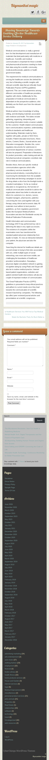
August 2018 (9, 598)
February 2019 (10, 580)
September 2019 (11, 561)
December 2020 (11, 531)
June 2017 (9, 622)
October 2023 (10, 513)
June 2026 (9, 504)
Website (10, 386)
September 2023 (11, 516)
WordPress (9, 740)
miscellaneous (10, 693)
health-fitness (10, 675)
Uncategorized (10, 720)
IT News (21, 461)
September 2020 (11, 540)
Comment (11, 345)
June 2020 (9, 549)
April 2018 (8, 607)
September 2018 (11, 595)
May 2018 (8, 604)
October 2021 (10, 522)
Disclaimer (9, 478)
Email (9, 378)
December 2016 (11, 640)
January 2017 (10, 637)
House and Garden (12, 681)
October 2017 (10, 616)
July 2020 (8, 546)
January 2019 (10, 583)
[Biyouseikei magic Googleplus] (43, 12)
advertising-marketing (13, 654)
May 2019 (8, 574)
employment (9, 666)
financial (8, 669)
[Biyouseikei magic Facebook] (38, 12)
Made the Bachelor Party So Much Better (27, 317)
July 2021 (8, 525)
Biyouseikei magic (24, 5)
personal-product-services (14, 696)
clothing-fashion (11, 663)
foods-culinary (10, 672)
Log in (7, 737)
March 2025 (9, 510)
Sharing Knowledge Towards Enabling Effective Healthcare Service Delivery (21, 33)
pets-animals (9, 699)
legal (6, 687)
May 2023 (8, 519)
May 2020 (8, 552)
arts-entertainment (12, 657)
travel (7, 717)
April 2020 (8, 556)
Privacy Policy (10, 484)
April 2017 (8, 628)
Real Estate (9, 705)
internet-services (11, 684)
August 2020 (9, 543)
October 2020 (10, 537)
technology (9, 714)
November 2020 (11, 534)
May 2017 (8, 625)
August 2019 (9, 564)
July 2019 (8, 567)
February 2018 (10, 613)
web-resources (10, 723)
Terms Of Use (10, 490)
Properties (8, 702)
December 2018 (11, 586)
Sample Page (10, 487)
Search (7, 416)
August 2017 (9, 619)
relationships (9, 708)
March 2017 (9, 631)
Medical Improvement (13, 690)
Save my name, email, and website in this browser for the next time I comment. (22, 398)
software (8, 711)
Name (10, 369)
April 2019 (8, 577)
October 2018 (10, 592)
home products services (14, 678)
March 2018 (9, 610)
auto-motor (9, 660)
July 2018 (8, 601)
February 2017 (10, 634)
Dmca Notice (9, 481)
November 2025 (11, 507)
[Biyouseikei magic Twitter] (32, 12)
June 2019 (9, 571)
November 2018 (11, 589)
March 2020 (9, 559)
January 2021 (10, 528)
